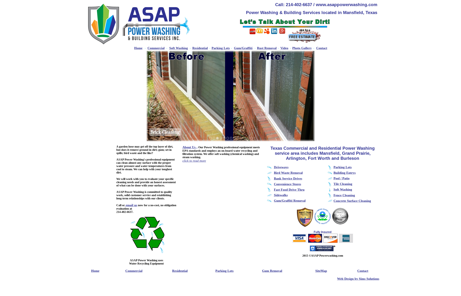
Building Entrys (345, 173)
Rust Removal (267, 48)
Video (284, 48)
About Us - (190, 147)
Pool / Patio (342, 178)
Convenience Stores (287, 184)
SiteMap (321, 271)
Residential (200, 48)
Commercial (156, 48)
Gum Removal (272, 271)
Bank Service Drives (288, 178)
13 (251, 138)
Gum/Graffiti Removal (290, 200)
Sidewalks (281, 195)
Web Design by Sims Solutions (358, 279)
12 (248, 138)
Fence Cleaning (344, 195)
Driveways (281, 167)
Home (138, 48)
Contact (321, 48)
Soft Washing (178, 48)
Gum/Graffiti (243, 48)
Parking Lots (221, 48)
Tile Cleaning (343, 184)
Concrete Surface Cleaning (352, 201)
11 (244, 138)
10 (241, 138)
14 (255, 138)
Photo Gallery (302, 48)
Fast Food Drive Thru (289, 189)
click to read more (194, 160)
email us (131, 205)
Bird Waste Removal (288, 173)
